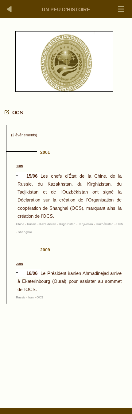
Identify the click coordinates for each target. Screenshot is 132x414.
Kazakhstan (47, 224)
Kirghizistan (67, 224)
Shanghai (25, 232)
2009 (45, 249)
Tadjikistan (85, 224)
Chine (20, 224)
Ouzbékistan (105, 224)
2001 (45, 152)
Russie (32, 224)
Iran (31, 297)
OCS (119, 224)
